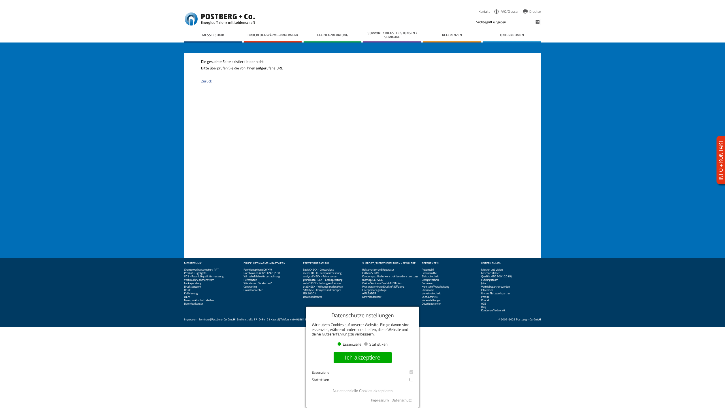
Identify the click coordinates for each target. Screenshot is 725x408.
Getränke (427, 283)
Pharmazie (428, 290)
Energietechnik (430, 280)
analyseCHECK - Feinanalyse (319, 276)
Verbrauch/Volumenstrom (199, 280)
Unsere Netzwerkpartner (495, 293)
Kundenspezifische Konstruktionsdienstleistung (390, 276)
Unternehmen (491, 263)
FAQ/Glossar (509, 11)
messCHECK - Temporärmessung (322, 273)
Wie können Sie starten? (258, 283)
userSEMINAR (430, 297)
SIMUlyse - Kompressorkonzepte (322, 290)
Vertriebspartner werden (495, 286)
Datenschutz (402, 400)
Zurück (206, 81)
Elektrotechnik (430, 276)
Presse (485, 297)
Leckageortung (192, 283)
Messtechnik (193, 263)
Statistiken (320, 380)
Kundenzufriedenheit (493, 310)
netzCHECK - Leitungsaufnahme (322, 283)
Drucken (535, 11)
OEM (187, 297)
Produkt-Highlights (195, 273)
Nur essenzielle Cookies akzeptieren (363, 391)
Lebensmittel (429, 273)
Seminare (204, 319)
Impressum (190, 319)
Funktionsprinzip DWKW (258, 269)
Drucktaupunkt (192, 286)
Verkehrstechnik (431, 293)
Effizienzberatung (316, 263)
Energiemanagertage (374, 290)
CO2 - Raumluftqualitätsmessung (203, 276)
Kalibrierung (191, 293)
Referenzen (250, 280)
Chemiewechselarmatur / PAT (201, 269)
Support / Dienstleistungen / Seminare (389, 263)
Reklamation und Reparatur (378, 269)
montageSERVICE (372, 280)
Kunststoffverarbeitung (435, 286)
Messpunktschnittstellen (199, 300)
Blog (483, 307)
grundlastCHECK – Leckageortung (322, 280)
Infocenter (487, 290)
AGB (483, 303)
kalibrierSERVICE (371, 273)
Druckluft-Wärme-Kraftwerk (264, 263)
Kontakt (484, 11)
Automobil (428, 269)
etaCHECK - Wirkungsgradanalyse (323, 286)
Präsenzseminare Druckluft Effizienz (383, 286)
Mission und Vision (492, 269)
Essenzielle (320, 372)
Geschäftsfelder (490, 273)
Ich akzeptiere (362, 357)
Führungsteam (489, 280)
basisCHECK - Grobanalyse (318, 269)
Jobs (483, 283)
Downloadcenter (193, 303)
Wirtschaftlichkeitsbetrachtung (262, 276)
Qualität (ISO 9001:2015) (496, 276)
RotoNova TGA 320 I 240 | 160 (262, 273)
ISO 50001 (309, 293)
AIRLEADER (369, 293)
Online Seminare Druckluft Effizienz (382, 283)
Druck (187, 290)
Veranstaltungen (431, 300)
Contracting (250, 286)
